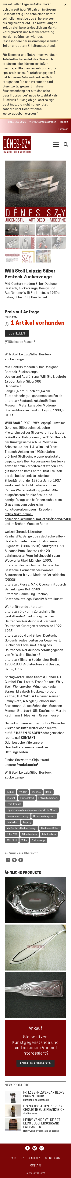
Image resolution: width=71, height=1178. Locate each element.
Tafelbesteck (49, 834)
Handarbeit (13, 822)
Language (63, 129)
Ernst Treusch (14, 804)
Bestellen (17, 333)
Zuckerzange (38, 840)
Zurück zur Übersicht (23, 853)
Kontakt (64, 122)
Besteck (11, 798)
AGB (13, 1158)
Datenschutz (30, 1158)
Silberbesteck (29, 834)
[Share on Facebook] (8, 860)
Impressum (52, 1158)
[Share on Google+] (20, 860)
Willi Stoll (12, 840)
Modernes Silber (50, 828)
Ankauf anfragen (35, 1063)
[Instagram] (42, 1148)
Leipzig (27, 822)
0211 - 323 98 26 (17, 122)
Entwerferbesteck (48, 798)
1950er (23, 792)
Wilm (24, 840)
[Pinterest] (35, 1148)
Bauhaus (36, 792)
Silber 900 (12, 834)
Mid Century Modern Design (22, 828)
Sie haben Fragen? (22, 342)
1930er (10, 792)
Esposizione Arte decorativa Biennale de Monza (32, 810)
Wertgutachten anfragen (42, 122)
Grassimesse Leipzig (18, 816)
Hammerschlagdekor (44, 816)
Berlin (48, 792)
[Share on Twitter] (14, 860)
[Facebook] (28, 1148)
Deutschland (27, 798)
